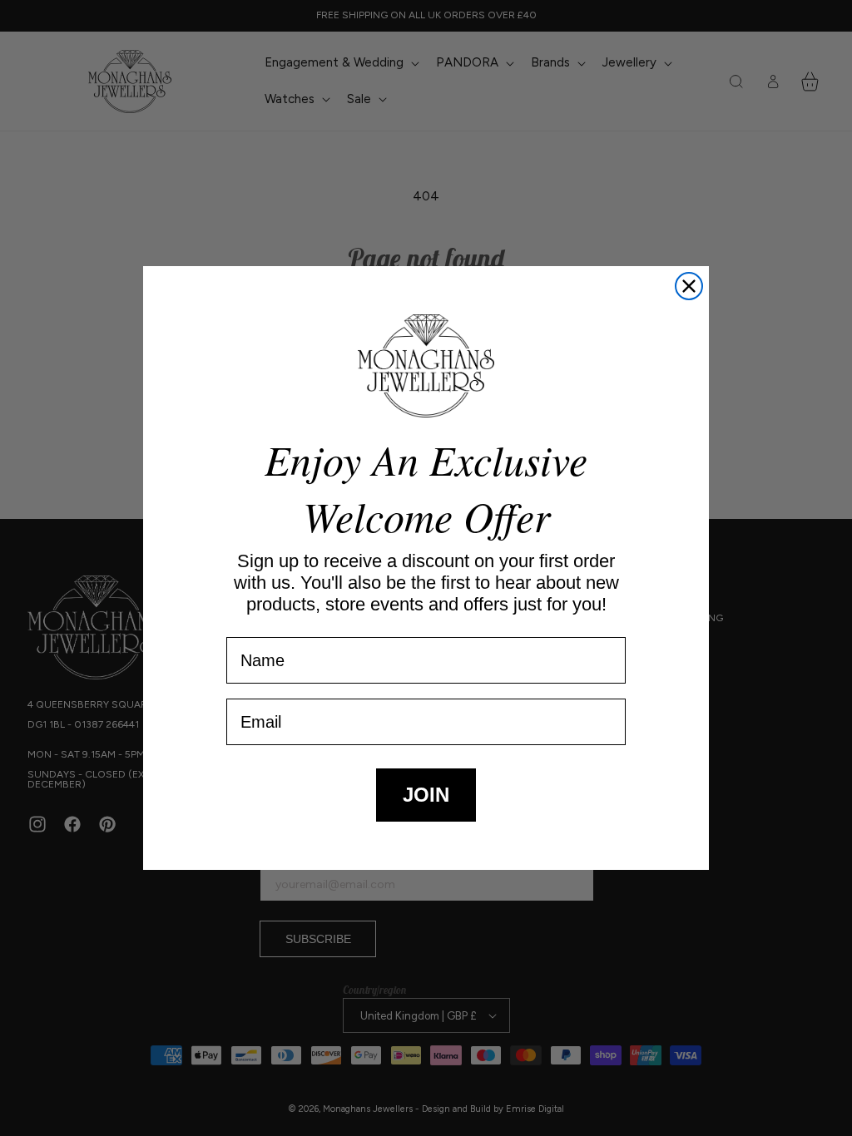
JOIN (426, 794)
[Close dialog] (689, 286)
